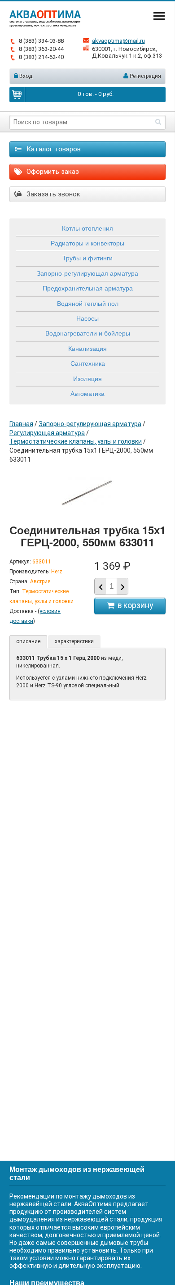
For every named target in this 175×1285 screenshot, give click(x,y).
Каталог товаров (53, 149)
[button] (122, 586)
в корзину (133, 605)
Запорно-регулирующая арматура (87, 272)
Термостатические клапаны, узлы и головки (75, 441)
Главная (21, 423)
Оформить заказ (52, 172)
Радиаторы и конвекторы (87, 242)
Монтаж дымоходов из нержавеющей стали (76, 1173)
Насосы (87, 317)
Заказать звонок (52, 194)
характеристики (74, 641)
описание (28, 641)
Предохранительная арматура (88, 287)
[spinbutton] (111, 586)
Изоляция (87, 378)
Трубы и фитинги (87, 257)
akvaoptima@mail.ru (118, 40)
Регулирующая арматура (47, 432)
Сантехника (87, 363)
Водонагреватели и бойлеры (87, 332)
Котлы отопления (87, 227)
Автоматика (87, 393)
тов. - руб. (96, 94)
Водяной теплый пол (87, 303)
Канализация (87, 348)
